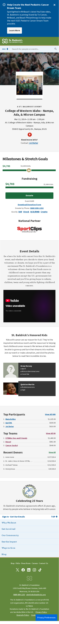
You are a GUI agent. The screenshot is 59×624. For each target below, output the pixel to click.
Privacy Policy (41, 612)
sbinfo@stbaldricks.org (36, 594)
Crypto (44, 211)
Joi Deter (33, 143)
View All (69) (50, 414)
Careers (35, 563)
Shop (12, 563)
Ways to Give (8, 548)
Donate (29, 195)
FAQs (18, 563)
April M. (8, 423)
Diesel (8, 442)
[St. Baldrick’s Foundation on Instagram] (34, 570)
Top (53, 516)
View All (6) (51, 433)
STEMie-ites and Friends (16, 438)
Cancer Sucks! (11, 445)
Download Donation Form (29, 204)
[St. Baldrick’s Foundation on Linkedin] (28, 570)
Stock (26, 211)
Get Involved (8, 529)
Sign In (5, 516)
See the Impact (9, 541)
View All (52, 452)
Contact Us (43, 563)
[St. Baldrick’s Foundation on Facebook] (23, 570)
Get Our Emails (17, 516)
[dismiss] (54, 5)
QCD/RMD (35, 211)
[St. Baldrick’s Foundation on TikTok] (40, 570)
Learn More (14, 30)
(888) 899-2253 (37, 208)
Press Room (26, 563)
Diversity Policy (23, 615)
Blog (4, 554)
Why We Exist (9, 522)
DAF (20, 211)
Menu (4, 49)
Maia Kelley (10, 419)
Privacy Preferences (46, 617)
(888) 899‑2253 (19, 594)
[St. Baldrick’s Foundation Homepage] (12, 41)
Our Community (10, 535)
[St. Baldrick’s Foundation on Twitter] (17, 570)
